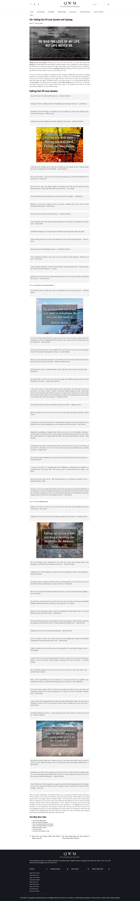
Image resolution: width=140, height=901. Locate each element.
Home (31, 12)
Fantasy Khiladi (115, 898)
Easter (32, 869)
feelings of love (59, 68)
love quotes (35, 82)
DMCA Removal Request (83, 898)
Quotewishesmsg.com (41, 898)
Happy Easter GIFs (34, 882)
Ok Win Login (105, 898)
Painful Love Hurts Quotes (39, 827)
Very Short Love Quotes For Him (40, 831)
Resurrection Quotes (34, 891)
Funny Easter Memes (34, 884)
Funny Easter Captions (35, 879)
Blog (31, 15)
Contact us (71, 898)
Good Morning (41, 12)
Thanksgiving (55, 869)
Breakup (32, 64)
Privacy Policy (96, 898)
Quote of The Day (98, 12)
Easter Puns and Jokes (35, 877)
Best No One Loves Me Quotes (44, 285)
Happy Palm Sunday (34, 886)
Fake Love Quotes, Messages (40, 822)
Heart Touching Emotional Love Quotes (42, 824)
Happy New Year (97, 869)
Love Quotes (72, 12)
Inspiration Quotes (85, 12)
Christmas (75, 869)
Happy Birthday (62, 12)
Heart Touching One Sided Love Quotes (42, 826)
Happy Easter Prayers (35, 873)
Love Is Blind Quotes (41, 501)
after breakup (66, 82)
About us (64, 898)
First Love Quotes (37, 829)
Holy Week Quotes (34, 888)
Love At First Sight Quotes (39, 820)
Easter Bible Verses (34, 875)
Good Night (51, 12)
